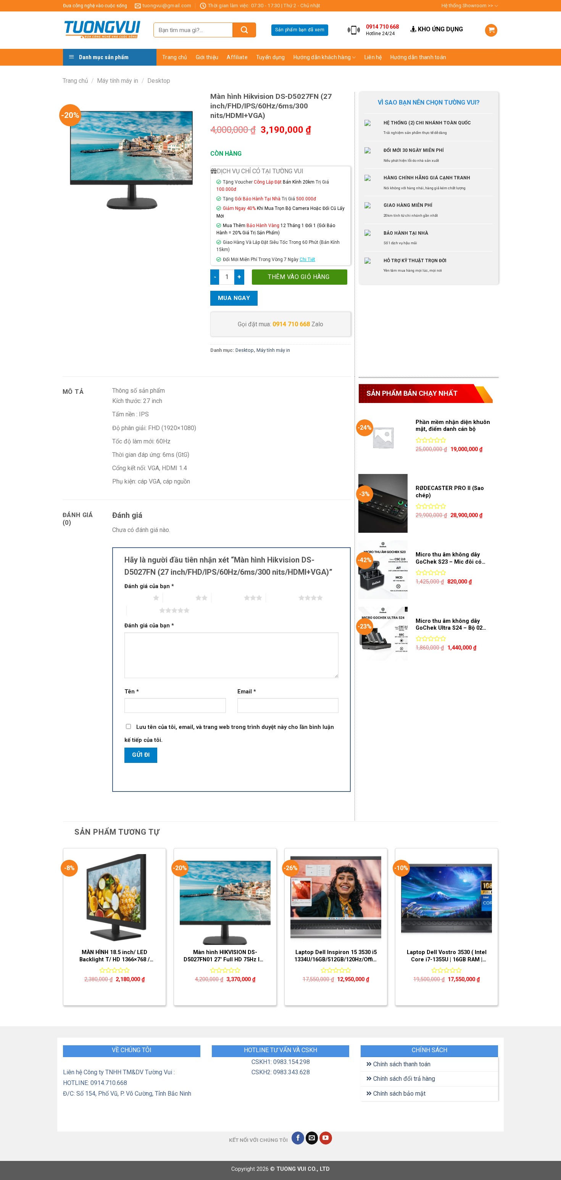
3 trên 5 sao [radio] (227, 598)
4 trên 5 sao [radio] (282, 598)
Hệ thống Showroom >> (467, 5)
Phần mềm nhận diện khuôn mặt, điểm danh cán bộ (453, 426)
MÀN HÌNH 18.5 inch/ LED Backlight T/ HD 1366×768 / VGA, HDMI (114, 956)
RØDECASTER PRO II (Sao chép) (450, 492)
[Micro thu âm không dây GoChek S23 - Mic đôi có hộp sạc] (383, 569)
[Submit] (244, 30)
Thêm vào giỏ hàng (298, 276)
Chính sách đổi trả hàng (403, 1078)
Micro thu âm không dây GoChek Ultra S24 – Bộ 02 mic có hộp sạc (449, 625)
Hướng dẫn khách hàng (322, 57)
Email (246, 691)
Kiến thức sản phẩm (392, 71)
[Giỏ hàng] (491, 30)
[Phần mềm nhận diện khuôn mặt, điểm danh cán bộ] (383, 437)
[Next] (497, 929)
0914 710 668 (291, 324)
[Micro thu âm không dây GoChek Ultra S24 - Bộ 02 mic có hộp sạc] (383, 636)
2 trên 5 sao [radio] (179, 598)
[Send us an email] (312, 1138)
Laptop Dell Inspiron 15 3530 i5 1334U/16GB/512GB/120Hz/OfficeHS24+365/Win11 (335, 956)
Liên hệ (373, 57)
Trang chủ (174, 57)
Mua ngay (234, 298)
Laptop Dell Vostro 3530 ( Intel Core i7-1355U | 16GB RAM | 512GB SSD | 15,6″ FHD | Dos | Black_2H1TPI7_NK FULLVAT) (447, 956)
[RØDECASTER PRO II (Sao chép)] (383, 503)
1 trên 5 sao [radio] (137, 598)
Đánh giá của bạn (149, 586)
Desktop (158, 80)
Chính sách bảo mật (399, 1093)
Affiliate (237, 57)
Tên (131, 691)
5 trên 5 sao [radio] (143, 610)
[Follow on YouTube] (325, 1138)
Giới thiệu (207, 57)
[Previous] (63, 929)
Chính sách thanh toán (401, 1064)
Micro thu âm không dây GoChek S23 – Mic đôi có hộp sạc (449, 558)
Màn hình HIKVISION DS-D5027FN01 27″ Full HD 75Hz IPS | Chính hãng (225, 956)
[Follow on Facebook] (298, 1138)
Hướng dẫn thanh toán (418, 57)
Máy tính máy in (117, 80)
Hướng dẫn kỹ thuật (391, 86)
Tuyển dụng (270, 57)
